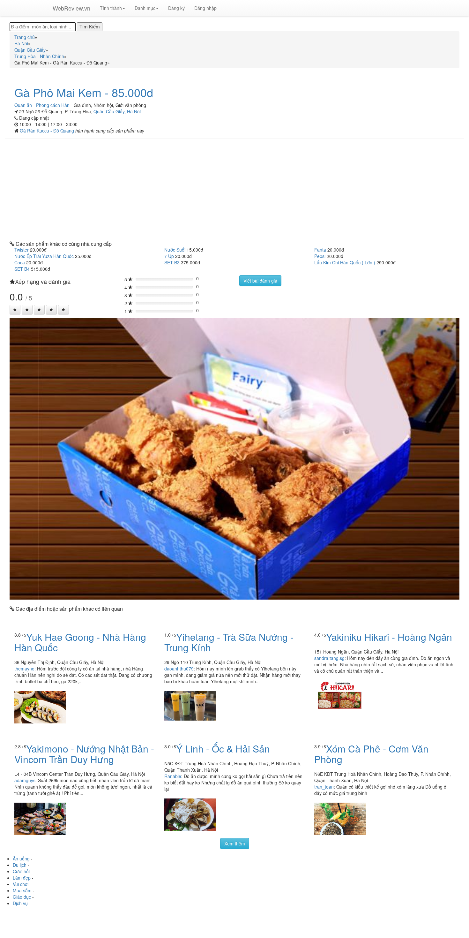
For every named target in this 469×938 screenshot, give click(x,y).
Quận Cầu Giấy (108, 111)
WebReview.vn (71, 8)
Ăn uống (21, 858)
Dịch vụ (20, 903)
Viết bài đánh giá (260, 280)
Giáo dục (22, 897)
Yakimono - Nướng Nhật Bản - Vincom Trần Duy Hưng (84, 754)
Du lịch (19, 865)
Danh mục (145, 8)
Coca (19, 262)
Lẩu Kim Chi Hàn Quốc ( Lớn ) (344, 262)
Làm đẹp (22, 877)
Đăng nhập (205, 8)
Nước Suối (174, 249)
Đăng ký (176, 8)
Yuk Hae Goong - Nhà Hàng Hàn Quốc (80, 642)
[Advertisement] (234, 190)
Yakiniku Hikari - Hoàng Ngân (389, 637)
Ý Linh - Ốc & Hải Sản (223, 748)
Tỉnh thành (111, 8)
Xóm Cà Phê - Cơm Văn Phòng (371, 754)
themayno (24, 668)
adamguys (24, 780)
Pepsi (319, 256)
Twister (21, 249)
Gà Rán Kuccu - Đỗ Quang (47, 130)
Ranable (172, 776)
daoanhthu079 (179, 668)
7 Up (169, 256)
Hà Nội (134, 111)
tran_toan (324, 786)
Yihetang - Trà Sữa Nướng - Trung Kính (229, 642)
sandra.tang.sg (329, 658)
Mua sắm (22, 890)
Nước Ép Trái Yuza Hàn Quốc (44, 256)
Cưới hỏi (21, 871)
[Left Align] (15, 309)
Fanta (320, 249)
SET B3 (172, 262)
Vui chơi (20, 884)
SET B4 (22, 269)
